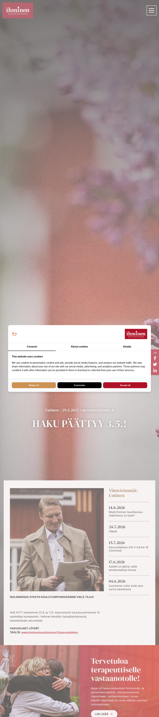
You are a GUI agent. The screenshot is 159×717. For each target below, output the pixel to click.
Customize (79, 385)
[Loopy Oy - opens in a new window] (14, 334)
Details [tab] (127, 346)
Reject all (34, 385)
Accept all (125, 385)
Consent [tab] (32, 346)
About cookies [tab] (79, 346)
